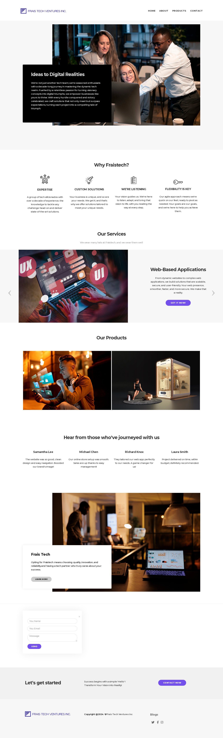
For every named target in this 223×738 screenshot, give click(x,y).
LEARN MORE (41, 579)
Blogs (154, 714)
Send (34, 646)
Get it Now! (178, 303)
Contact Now (172, 682)
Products (179, 10)
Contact (196, 10)
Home (151, 10)
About (163, 10)
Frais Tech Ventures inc (120, 714)
